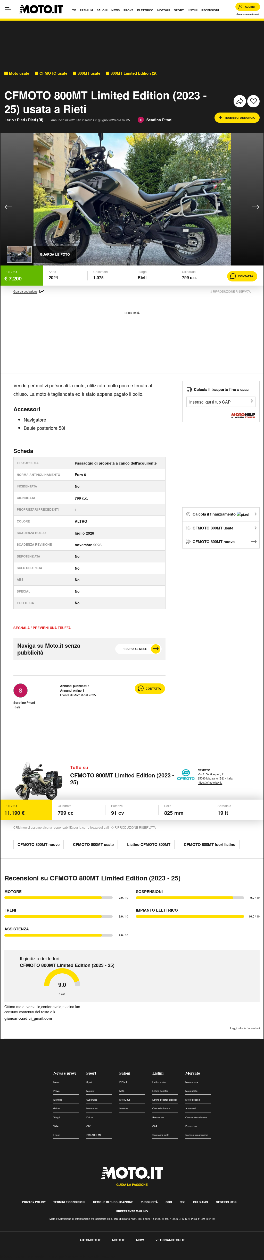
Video (56, 1126)
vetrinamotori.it (170, 1240)
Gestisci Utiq (226, 1202)
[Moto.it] (41, 9)
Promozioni (191, 1126)
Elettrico (57, 1099)
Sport (91, 1073)
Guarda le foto (55, 254)
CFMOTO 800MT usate (213, 528)
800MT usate (89, 73)
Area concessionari (247, 14)
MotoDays (124, 1099)
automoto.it (90, 1240)
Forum (56, 1135)
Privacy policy (34, 1202)
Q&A (154, 1126)
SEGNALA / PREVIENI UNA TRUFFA (42, 627)
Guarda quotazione (25, 291)
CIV (88, 1126)
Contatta (245, 276)
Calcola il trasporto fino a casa (221, 389)
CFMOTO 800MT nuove (214, 541)
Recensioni (158, 1117)
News (56, 1082)
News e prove (64, 1073)
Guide (56, 1108)
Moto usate (19, 73)
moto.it (118, 1240)
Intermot (123, 1108)
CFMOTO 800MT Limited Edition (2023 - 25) (122, 778)
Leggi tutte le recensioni (245, 1028)
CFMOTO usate (53, 73)
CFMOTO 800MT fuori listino (209, 844)
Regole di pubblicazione (113, 1202)
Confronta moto (160, 1135)
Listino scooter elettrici (164, 1099)
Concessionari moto (196, 1117)
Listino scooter (160, 1091)
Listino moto (159, 1082)
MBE (122, 1091)
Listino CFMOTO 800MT (148, 844)
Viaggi (56, 1117)
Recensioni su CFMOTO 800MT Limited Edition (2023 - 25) (92, 877)
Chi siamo (200, 1202)
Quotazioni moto (161, 1108)
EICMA (123, 1082)
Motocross (92, 1108)
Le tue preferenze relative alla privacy (80, 1257)
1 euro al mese (135, 649)
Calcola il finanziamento (215, 514)
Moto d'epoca (192, 1099)
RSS (182, 1202)
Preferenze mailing (132, 1211)
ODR (169, 1202)
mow (140, 1240)
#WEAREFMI (93, 1135)
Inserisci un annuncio (196, 1135)
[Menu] (9, 9)
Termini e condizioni (69, 1202)
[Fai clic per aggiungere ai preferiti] (253, 101)
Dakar (89, 1117)
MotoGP (90, 1091)
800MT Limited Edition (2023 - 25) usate (146, 73)
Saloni (124, 1073)
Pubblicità (149, 1202)
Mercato (192, 1073)
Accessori (190, 1108)
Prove (56, 1091)
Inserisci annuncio (240, 117)
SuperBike (91, 1099)
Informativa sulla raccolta (22, 1257)
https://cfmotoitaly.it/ (210, 782)
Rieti (21, 119)
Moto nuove (191, 1082)
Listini (157, 1073)
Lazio (9, 119)
